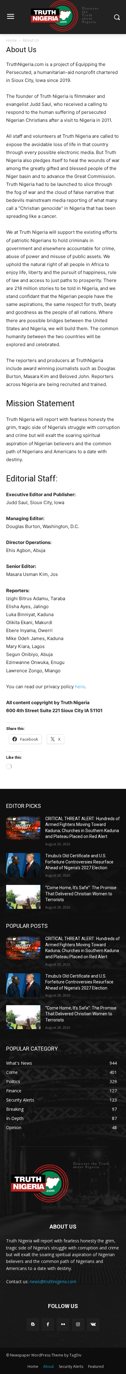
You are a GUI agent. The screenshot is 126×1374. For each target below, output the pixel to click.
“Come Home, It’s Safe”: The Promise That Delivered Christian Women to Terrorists (81, 893)
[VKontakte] (93, 1324)
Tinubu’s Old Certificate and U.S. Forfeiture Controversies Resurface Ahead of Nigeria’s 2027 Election (79, 861)
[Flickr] (63, 1324)
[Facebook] (48, 1324)
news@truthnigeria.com (53, 1281)
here (80, 686)
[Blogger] (33, 1324)
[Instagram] (78, 1324)
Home (11, 40)
